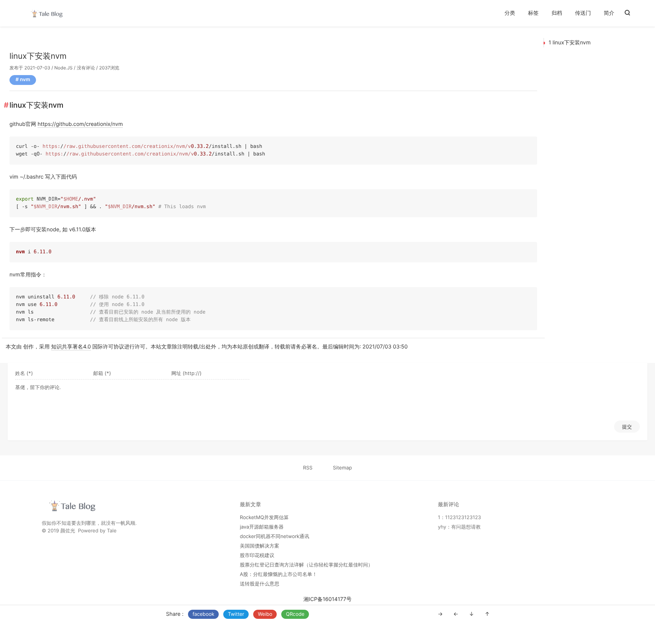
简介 (609, 13)
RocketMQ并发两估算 (264, 518)
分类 (510, 13)
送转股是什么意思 (259, 584)
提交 (627, 427)
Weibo (265, 614)
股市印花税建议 (257, 555)
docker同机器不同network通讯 (274, 537)
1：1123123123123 (459, 518)
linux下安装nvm (38, 56)
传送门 (583, 13)
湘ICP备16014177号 (328, 599)
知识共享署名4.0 (71, 347)
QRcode (295, 614)
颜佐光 (67, 531)
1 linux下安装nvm (569, 42)
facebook (203, 614)
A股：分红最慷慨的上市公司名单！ (278, 574)
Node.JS (63, 68)
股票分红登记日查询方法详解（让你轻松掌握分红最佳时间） (306, 565)
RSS (308, 468)
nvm (25, 80)
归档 (557, 13)
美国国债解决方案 (259, 546)
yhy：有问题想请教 (459, 527)
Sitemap (342, 468)
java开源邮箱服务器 (262, 527)
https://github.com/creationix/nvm (80, 124)
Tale (111, 531)
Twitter (236, 614)
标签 (533, 13)
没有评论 (86, 68)
